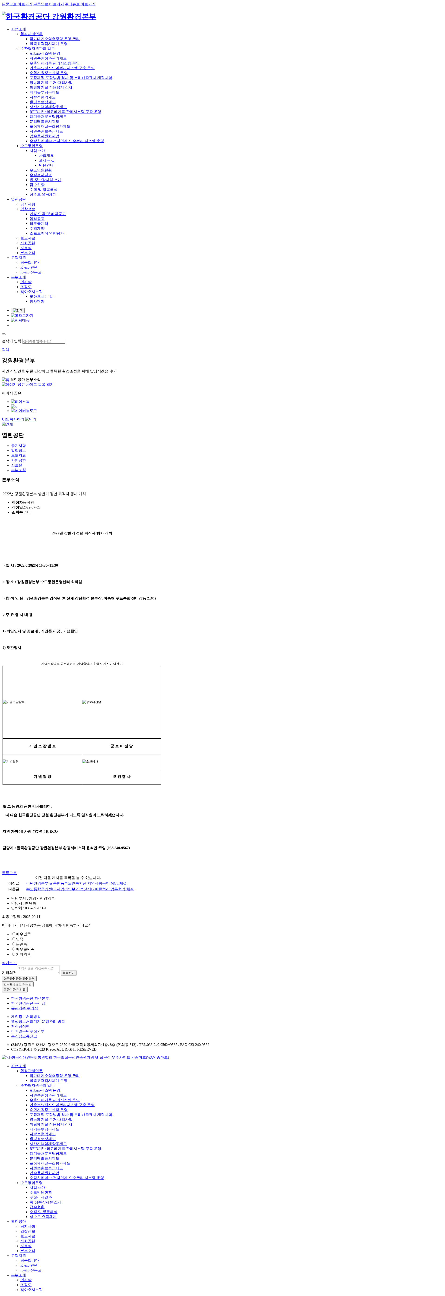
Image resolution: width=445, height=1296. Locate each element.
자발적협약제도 (43, 97)
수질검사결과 (41, 175)
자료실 (26, 248)
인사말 (26, 282)
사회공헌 (27, 243)
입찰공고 (37, 219)
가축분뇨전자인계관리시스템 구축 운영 (62, 68)
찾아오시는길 (31, 292)
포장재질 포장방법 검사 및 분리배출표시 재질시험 (71, 78)
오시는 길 (47, 160)
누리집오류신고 (24, 1036)
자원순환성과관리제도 (48, 58)
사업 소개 (37, 151)
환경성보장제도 (43, 102)
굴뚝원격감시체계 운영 (49, 44)
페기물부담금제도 (44, 92)
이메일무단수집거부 (27, 1031)
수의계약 (37, 228)
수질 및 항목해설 (43, 189)
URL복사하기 (13, 419)
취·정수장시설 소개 (45, 180)
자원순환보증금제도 (46, 131)
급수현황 (37, 185)
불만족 (21, 944)
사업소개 (18, 29)
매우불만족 (25, 949)
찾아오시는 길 (41, 296)
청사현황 (37, 301)
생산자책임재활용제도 (48, 107)
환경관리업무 (31, 34)
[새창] (20, 402)
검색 (5, 349)
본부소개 (18, 277)
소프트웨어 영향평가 (47, 233)
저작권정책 (20, 1026)
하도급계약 (39, 224)
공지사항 (27, 204)
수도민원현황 (41, 170)
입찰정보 (27, 209)
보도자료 (27, 238)
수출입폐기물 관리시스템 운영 (55, 63)
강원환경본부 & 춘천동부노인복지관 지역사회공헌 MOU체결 (76, 883)
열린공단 (18, 199)
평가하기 (9, 963)
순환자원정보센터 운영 (49, 73)
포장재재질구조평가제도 (50, 126)
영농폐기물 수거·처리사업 (51, 83)
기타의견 (23, 954)
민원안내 (46, 165)
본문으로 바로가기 (17, 4)
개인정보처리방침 (26, 1017)
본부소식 (27, 253)
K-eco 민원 (29, 267)
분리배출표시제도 (44, 121)
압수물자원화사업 (44, 136)
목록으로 (9, 873)
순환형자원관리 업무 (37, 48)
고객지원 (18, 258)
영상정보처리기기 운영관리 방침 (38, 1021)
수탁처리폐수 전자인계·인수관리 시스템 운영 (67, 141)
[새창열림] (85, 1057)
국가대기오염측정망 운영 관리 (55, 39)
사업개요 (46, 155)
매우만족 (23, 934)
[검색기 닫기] (4, 334)
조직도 (26, 287)
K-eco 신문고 (30, 272)
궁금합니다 (29, 262)
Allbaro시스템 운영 (45, 53)
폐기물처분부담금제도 (48, 117)
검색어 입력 (11, 341)
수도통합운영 (31, 146)
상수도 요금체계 (43, 194)
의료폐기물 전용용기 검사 (51, 87)
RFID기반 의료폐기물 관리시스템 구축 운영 (65, 112)
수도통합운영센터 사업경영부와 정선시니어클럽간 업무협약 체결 (80, 889)
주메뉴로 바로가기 (80, 4)
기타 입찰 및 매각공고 (48, 214)
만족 (19, 939)
